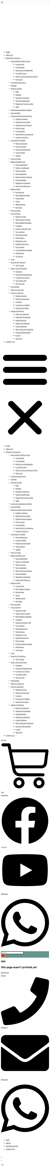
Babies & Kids (15, 189)
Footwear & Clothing (23, 305)
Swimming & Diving (22, 308)
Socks (18, 201)
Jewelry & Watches (17, 311)
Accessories (20, 64)
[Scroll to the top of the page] (1, 1154)
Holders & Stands (22, 119)
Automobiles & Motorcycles (20, 61)
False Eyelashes (21, 180)
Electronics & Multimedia (24, 70)
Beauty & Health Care (18, 162)
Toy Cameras (20, 232)
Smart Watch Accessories (24, 134)
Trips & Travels (16, 159)
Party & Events (16, 210)
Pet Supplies (15, 287)
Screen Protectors (22, 137)
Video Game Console (23, 220)
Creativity (19, 226)
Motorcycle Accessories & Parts (27, 76)
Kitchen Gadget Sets (22, 101)
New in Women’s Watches (24, 329)
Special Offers (16, 113)
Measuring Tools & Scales (24, 104)
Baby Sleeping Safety (23, 195)
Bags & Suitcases (21, 143)
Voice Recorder (21, 281)
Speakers (19, 271)
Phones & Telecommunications (21, 116)
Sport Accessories (17, 293)
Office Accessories (17, 290)
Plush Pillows (20, 238)
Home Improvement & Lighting (21, 110)
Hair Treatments (21, 174)
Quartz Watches (21, 326)
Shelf (17, 107)
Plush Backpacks (21, 235)
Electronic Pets (21, 217)
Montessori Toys (21, 241)
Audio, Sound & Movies (19, 268)
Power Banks (20, 131)
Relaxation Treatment (23, 183)
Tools (12, 259)
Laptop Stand (20, 153)
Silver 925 (19, 339)
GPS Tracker (20, 265)
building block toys (22, 244)
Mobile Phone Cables (23, 122)
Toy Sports (19, 256)
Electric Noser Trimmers (24, 177)
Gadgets (14, 85)
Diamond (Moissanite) (23, 332)
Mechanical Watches (23, 323)
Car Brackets (20, 67)
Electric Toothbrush (22, 168)
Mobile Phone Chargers (24, 125)
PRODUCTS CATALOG (13, 58)
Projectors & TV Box (22, 278)
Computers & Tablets (18, 140)
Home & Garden (16, 89)
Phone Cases (20, 128)
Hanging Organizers (22, 98)
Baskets (18, 95)
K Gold (18, 335)
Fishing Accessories (22, 299)
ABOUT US (9, 55)
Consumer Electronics (18, 82)
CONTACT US (10, 342)
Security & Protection (18, 262)
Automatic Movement (23, 317)
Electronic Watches (22, 314)
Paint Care (19, 79)
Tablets (18, 156)
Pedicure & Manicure (23, 186)
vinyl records (20, 284)
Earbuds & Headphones (24, 275)
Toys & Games (16, 214)
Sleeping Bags (20, 204)
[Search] (3, 955)
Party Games (20, 247)
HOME (8, 52)
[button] (25, 394)
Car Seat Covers (21, 73)
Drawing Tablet (21, 146)
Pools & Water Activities (24, 250)
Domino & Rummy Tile (23, 229)
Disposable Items (22, 165)
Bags (17, 92)
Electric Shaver (21, 171)
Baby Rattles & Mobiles (23, 223)
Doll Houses (20, 253)
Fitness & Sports (21, 296)
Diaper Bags (20, 198)
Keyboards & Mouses (23, 149)
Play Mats (19, 207)
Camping (19, 302)
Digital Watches (21, 320)
